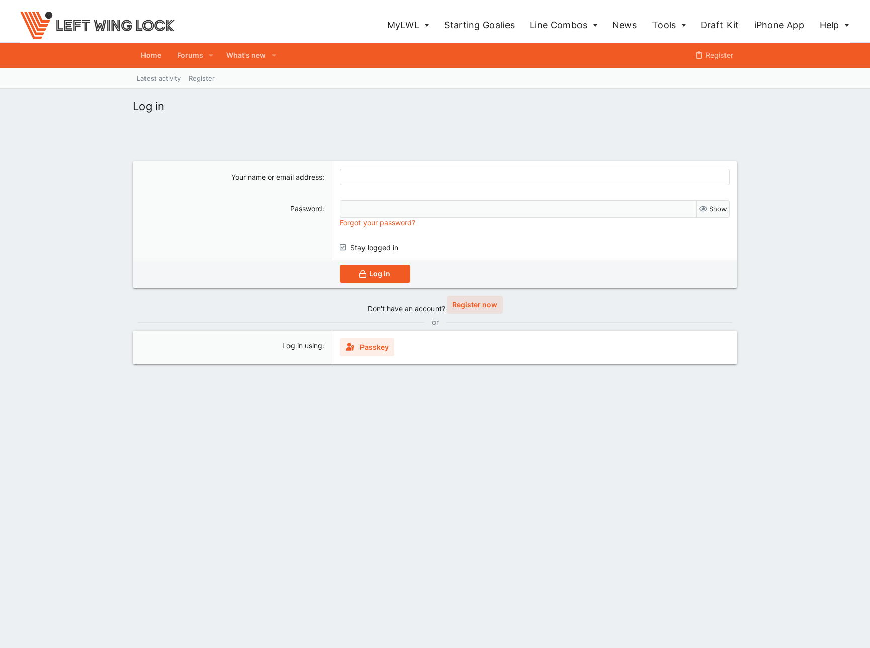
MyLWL (404, 25)
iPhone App (779, 25)
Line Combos (560, 25)
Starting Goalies (479, 25)
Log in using (302, 345)
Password (306, 208)
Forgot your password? (377, 222)
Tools (665, 25)
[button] (211, 55)
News (624, 25)
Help (831, 25)
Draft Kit (720, 25)
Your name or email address (276, 177)
